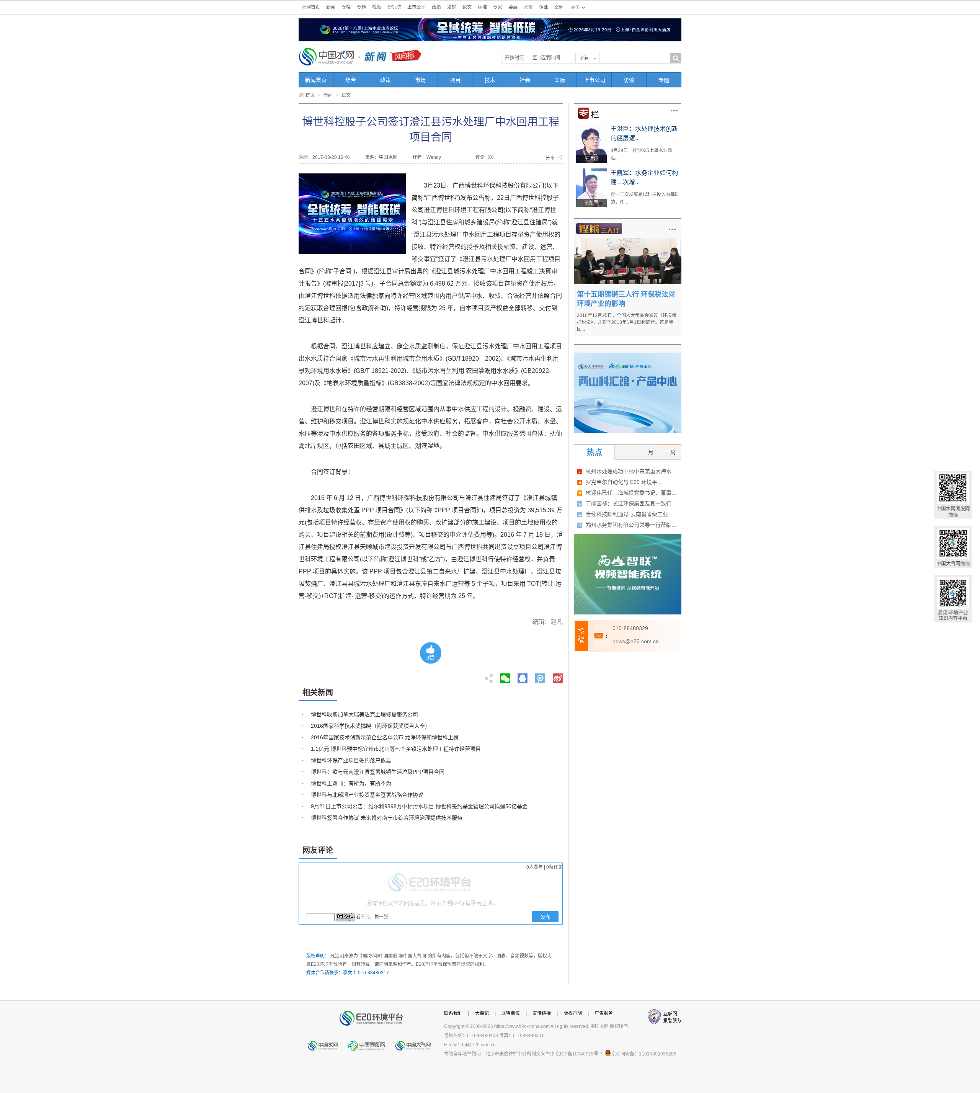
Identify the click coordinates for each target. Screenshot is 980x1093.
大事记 (482, 1013)
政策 (436, 7)
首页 (310, 95)
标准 (482, 7)
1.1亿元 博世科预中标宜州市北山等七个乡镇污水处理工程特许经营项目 (396, 749)
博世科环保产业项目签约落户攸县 (351, 760)
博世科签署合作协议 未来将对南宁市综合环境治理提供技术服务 (386, 818)
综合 (350, 80)
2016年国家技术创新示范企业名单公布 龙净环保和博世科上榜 (385, 737)
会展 (513, 7)
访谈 (629, 80)
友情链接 (541, 1013)
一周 (670, 452)
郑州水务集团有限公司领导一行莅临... (631, 525)
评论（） (486, 157)
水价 (528, 7)
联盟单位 (510, 1013)
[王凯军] (591, 171)
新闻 (330, 7)
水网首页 (311, 7)
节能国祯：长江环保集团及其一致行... (631, 503)
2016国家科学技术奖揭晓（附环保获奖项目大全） (370, 726)
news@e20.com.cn (635, 641)
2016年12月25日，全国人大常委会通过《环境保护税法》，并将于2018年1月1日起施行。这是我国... (626, 322)
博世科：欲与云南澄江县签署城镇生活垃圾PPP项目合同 (377, 772)
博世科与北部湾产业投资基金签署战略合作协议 (367, 795)
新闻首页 (316, 80)
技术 (490, 80)
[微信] (505, 676)
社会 (524, 80)
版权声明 (573, 1013)
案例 (559, 7)
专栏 (346, 7)
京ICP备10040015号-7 (579, 1054)
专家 (497, 7)
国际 (559, 80)
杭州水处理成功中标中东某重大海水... (631, 471)
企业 (543, 7)
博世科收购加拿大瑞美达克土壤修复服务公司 (364, 714)
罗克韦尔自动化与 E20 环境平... (624, 482)
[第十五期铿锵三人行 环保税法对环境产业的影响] (627, 240)
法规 (451, 7)
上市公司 (416, 7)
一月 (648, 452)
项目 (455, 80)
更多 (674, 111)
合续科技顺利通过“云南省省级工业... (629, 514)
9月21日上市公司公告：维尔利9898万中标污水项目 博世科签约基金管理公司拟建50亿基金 (419, 806)
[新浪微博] (558, 676)
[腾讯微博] (540, 676)
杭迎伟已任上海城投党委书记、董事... (631, 493)
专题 (361, 7)
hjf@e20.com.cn (479, 1044)
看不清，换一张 (372, 917)
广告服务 (604, 1013)
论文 (467, 7)
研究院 (394, 7)
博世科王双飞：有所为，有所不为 (351, 783)
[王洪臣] (591, 127)
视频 (376, 7)
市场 (420, 80)
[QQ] (523, 676)
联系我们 (453, 1013)
